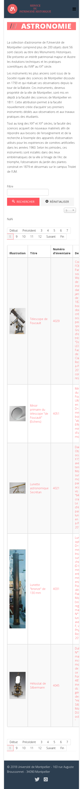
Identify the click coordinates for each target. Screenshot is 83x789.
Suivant (51, 236)
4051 (56, 413)
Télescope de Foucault (39, 321)
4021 (56, 488)
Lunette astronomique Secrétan (39, 488)
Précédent (29, 230)
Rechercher (25, 202)
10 (23, 236)
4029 (56, 321)
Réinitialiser (59, 202)
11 (31, 236)
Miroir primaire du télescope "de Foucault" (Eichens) (39, 413)
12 (40, 236)
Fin (62, 236)
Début (14, 230)
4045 (56, 685)
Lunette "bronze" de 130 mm (38, 589)
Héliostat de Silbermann (38, 685)
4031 (56, 589)
